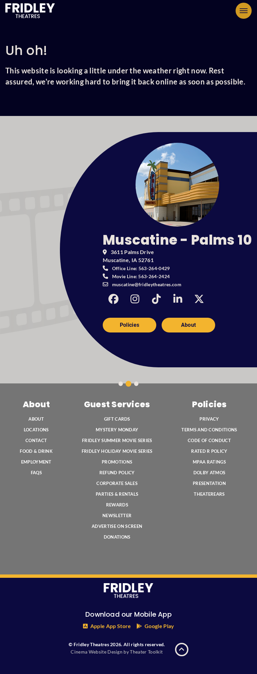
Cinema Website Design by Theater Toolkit (117, 652)
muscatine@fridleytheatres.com (146, 284)
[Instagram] (135, 299)
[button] (244, 11)
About (188, 325)
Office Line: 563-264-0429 (141, 268)
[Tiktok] (156, 299)
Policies (130, 325)
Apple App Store (110, 626)
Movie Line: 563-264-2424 (141, 276)
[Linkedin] (177, 299)
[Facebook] (113, 299)
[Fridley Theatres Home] (30, 10)
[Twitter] (199, 299)
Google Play (159, 626)
